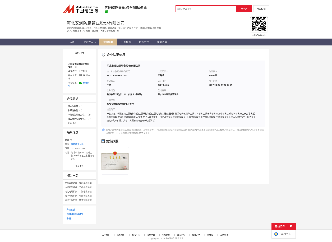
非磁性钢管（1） (76, 110)
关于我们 (106, 234)
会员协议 (181, 234)
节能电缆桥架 (85, 187)
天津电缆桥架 (71, 195)
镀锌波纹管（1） (76, 106)
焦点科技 (170, 238)
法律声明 (196, 234)
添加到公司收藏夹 (75, 214)
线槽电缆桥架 (85, 199)
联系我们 (121, 234)
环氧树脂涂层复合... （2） (80, 114)
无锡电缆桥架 (71, 183)
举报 (69, 218)
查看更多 (79, 166)
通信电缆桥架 (71, 199)
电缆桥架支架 (85, 195)
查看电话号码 (77, 144)
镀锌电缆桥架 (85, 183)
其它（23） (73, 123)
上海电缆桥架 (85, 191)
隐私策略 (166, 234)
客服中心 (136, 234)
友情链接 (224, 234)
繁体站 (210, 234)
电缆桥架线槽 (71, 187)
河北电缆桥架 (71, 191)
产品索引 (71, 209)
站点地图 (151, 234)
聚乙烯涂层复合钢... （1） (80, 118)
